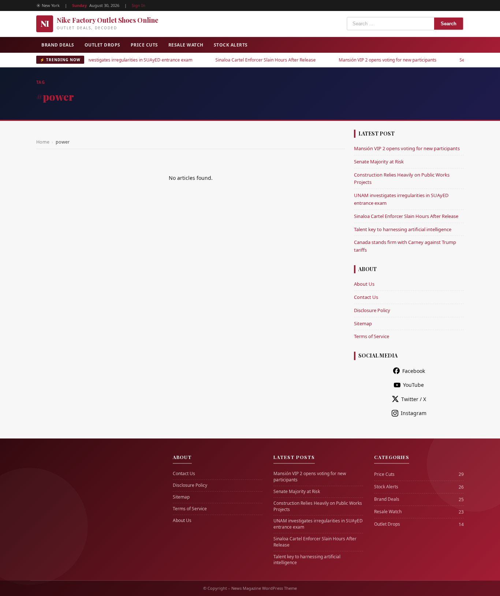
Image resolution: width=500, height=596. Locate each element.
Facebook (413, 370)
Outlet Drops (102, 45)
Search (448, 23)
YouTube (413, 384)
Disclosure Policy (372, 310)
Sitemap (363, 323)
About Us (364, 284)
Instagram (413, 413)
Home (42, 142)
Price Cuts (144, 45)
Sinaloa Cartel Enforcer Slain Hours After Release (252, 60)
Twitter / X (413, 399)
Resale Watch (186, 45)
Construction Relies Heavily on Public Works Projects (317, 506)
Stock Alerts (231, 45)
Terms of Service (371, 336)
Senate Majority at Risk (379, 161)
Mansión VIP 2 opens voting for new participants (374, 60)
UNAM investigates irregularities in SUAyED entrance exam (118, 60)
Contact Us (366, 297)
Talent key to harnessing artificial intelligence (402, 229)
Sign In (138, 5)
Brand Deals (57, 45)
